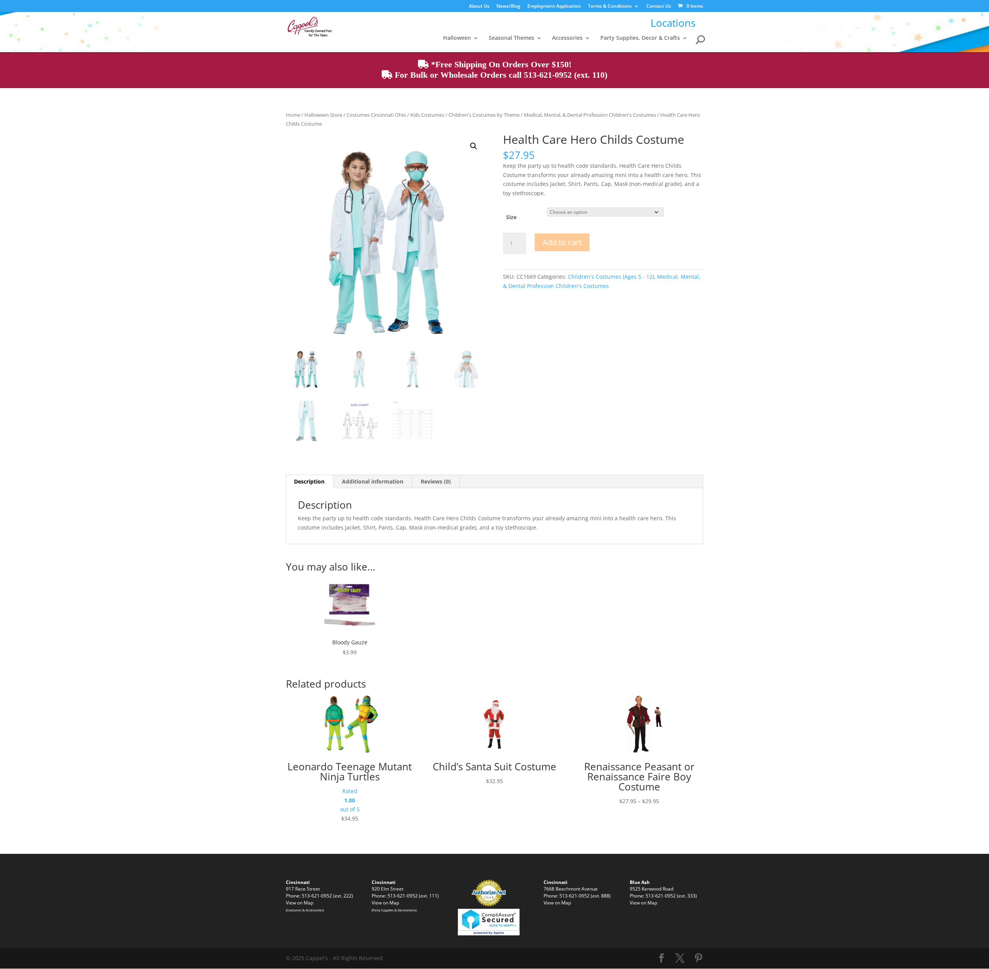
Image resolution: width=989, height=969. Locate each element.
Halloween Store (323, 114)
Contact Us (658, 6)
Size (511, 217)
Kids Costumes (427, 114)
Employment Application (554, 6)
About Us (479, 6)
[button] (474, 146)
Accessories (567, 38)
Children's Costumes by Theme (484, 114)
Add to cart (562, 242)
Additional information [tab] (372, 481)
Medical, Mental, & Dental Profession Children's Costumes (590, 114)
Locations (673, 23)
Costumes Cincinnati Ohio (376, 114)
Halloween (457, 38)
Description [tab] (309, 481)
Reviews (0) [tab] (436, 481)
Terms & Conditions (610, 6)
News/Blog (508, 6)
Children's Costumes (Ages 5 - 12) (611, 276)
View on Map (299, 902)
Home (293, 114)
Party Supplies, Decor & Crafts (640, 38)
